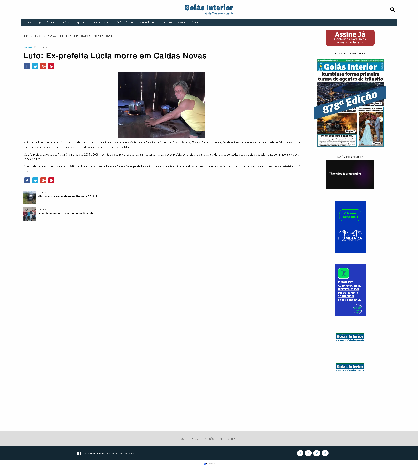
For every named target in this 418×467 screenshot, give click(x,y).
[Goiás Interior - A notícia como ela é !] (209, 9)
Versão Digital (213, 439)
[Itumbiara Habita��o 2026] (350, 227)
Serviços (167, 22)
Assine (181, 22)
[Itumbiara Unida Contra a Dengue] (350, 289)
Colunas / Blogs (32, 22)
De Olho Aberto (125, 22)
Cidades (51, 22)
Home (183, 439)
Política (66, 22)
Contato (195, 22)
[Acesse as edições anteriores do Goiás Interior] (350, 102)
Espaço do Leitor (148, 22)
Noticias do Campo (100, 22)
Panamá (27, 47)
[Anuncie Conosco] (350, 336)
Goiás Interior (97, 453)
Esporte (80, 22)
